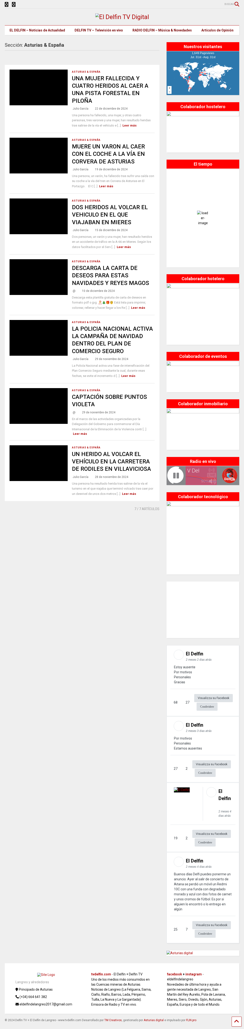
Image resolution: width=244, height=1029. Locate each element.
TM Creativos (113, 1020)
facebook (174, 974)
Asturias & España (86, 72)
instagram (193, 974)
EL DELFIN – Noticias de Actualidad (37, 30)
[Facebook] (13, 4)
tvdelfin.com (101, 974)
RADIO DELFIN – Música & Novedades (162, 30)
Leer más (129, 125)
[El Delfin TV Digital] (122, 16)
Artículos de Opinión (217, 30)
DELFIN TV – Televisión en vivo (99, 30)
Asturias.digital (154, 1020)
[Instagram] (6, 4)
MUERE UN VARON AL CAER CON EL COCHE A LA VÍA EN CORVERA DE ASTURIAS (108, 154)
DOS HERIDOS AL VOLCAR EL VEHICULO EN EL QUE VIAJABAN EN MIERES (110, 214)
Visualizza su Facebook (213, 698)
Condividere (207, 706)
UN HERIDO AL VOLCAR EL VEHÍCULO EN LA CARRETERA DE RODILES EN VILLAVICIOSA (111, 461)
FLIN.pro (191, 1020)
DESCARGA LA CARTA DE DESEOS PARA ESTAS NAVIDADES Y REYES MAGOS (110, 275)
